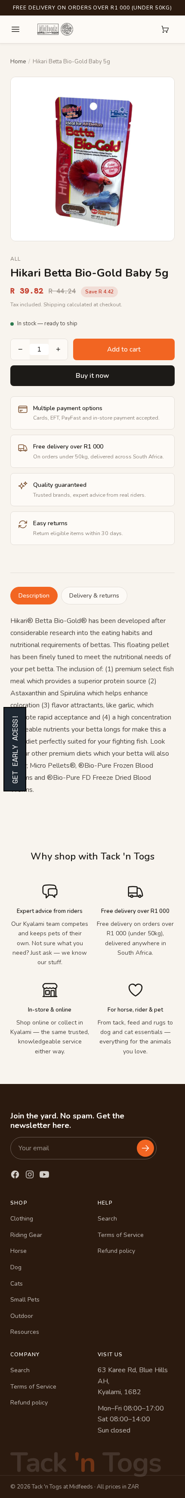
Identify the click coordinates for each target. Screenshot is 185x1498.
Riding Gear (26, 1235)
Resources (24, 1332)
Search (107, 1219)
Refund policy (116, 1251)
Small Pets (25, 1300)
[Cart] (165, 29)
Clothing (21, 1219)
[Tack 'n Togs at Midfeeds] (55, 29)
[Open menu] (15, 29)
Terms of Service (121, 1235)
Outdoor (21, 1316)
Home (18, 61)
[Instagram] (29, 1174)
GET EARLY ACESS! (14, 749)
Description (33, 596)
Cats (16, 1284)
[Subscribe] (145, 1148)
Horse (18, 1251)
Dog (16, 1267)
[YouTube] (44, 1174)
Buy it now (92, 375)
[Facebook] (15, 1174)
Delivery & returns (94, 596)
